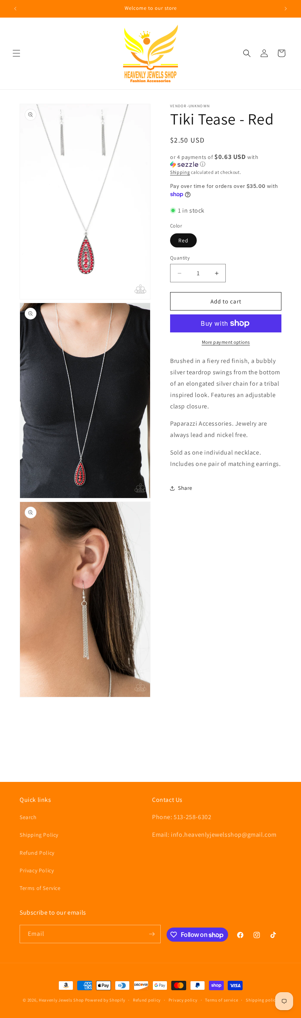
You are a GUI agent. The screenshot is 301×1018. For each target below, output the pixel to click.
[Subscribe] (151, 934)
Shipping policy (262, 1000)
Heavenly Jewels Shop (61, 1000)
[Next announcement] (285, 8)
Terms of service (221, 1000)
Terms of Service (40, 888)
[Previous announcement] (15, 8)
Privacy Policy (37, 870)
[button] (16, 53)
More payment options (226, 342)
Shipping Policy (39, 834)
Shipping (180, 172)
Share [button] (185, 487)
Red (183, 240)
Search (28, 817)
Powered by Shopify (105, 1000)
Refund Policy (37, 852)
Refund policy (147, 1000)
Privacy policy (183, 1000)
